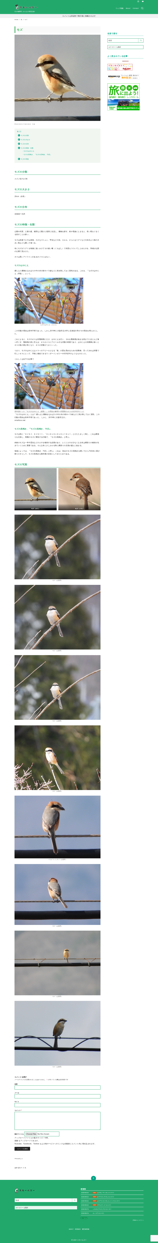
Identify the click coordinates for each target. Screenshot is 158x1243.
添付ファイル (19, 1134)
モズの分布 (25, 144)
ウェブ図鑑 (119, 8)
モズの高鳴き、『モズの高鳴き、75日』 (38, 154)
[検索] (142, 8)
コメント (18, 1110)
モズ (26, 19)
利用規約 (78, 1229)
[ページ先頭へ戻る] (93, 1178)
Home (17, 19)
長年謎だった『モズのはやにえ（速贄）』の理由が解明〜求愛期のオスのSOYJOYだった (49, 411)
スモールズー (82, 1240)
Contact (136, 8)
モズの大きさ (25, 140)
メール (17, 1093)
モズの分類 (25, 135)
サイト (17, 1102)
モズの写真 (25, 159)
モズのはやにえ (29, 151)
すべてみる (84, 1218)
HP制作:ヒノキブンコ (138, 1220)
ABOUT (71, 1229)
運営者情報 (85, 1229)
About (128, 8)
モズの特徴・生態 (27, 148)
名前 (16, 1084)
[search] (140, 40)
